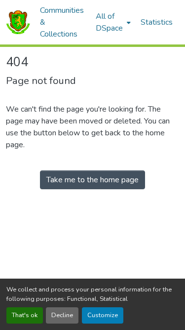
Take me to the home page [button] (92, 179)
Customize (102, 315)
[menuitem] (112, 22)
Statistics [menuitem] (157, 22)
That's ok (24, 315)
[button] (18, 22)
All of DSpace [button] (109, 22)
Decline (62, 315)
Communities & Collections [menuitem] (62, 22)
